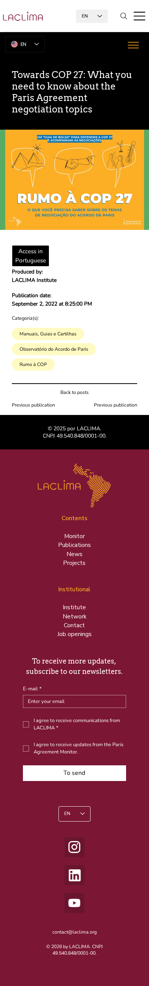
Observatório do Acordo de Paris (53, 349)
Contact (74, 625)
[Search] (124, 16)
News (74, 554)
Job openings (74, 634)
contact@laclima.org (74, 932)
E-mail (32, 689)
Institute (74, 607)
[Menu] (140, 16)
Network (74, 616)
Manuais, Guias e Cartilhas (47, 333)
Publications (74, 545)
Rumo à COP (33, 364)
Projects (74, 563)
